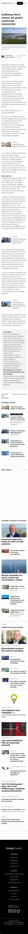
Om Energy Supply (14, 899)
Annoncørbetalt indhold (14, 882)
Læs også (14, 142)
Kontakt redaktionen (14, 890)
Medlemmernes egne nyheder (12, 627)
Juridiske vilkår (14, 877)
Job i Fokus (6, 470)
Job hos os (14, 896)
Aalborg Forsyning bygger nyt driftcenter (19, 145)
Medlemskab (14, 860)
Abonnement (14, 857)
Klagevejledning (14, 879)
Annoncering (14, 863)
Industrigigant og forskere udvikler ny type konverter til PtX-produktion (19, 305)
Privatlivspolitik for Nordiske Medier (14, 874)
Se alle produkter (14, 866)
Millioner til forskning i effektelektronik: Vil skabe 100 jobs (19, 241)
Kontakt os (14, 893)
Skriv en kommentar (20, 394)
